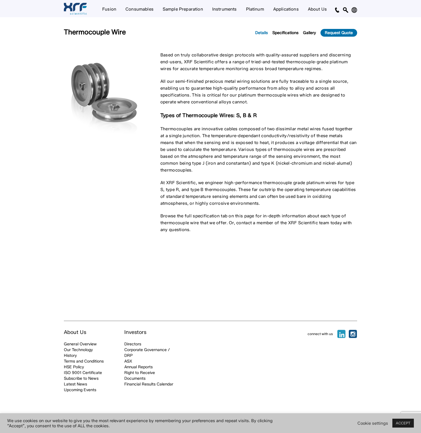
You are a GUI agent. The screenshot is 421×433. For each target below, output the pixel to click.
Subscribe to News (81, 378)
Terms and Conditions (84, 361)
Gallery (309, 32)
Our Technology (78, 349)
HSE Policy (74, 367)
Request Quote (339, 32)
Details (261, 32)
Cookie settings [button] (372, 423)
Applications (286, 9)
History (70, 355)
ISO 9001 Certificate (83, 372)
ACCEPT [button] (403, 423)
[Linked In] (341, 334)
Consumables (139, 9)
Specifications (285, 32)
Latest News (75, 384)
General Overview (80, 344)
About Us (317, 9)
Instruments (224, 9)
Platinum (255, 9)
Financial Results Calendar (148, 384)
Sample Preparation (183, 9)
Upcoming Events (80, 389)
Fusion (109, 9)
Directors (132, 344)
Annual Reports (138, 367)
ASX (128, 361)
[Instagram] (353, 334)
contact (244, 222)
